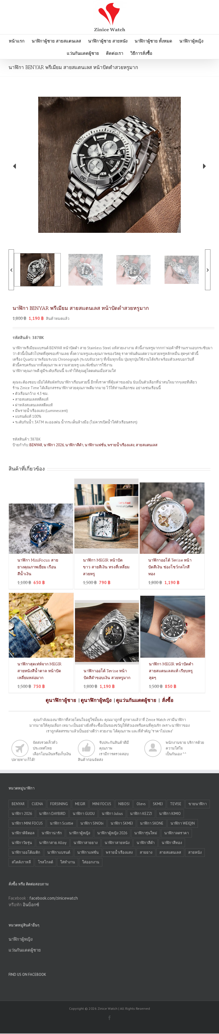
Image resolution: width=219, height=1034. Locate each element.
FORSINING (59, 803)
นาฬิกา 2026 (54, 445)
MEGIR (80, 803)
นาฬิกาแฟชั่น (95, 445)
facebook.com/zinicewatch (53, 898)
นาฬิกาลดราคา (176, 833)
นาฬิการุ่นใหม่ (145, 833)
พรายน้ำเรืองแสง (121, 445)
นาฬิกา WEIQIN (183, 823)
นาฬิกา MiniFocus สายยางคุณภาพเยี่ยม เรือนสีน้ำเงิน (37, 567)
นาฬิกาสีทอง (172, 842)
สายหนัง (195, 852)
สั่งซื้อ (167, 700)
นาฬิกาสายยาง (86, 842)
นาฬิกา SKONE (151, 823)
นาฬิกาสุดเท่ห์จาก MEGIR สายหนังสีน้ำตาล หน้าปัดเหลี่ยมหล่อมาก (39, 671)
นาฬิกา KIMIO (170, 813)
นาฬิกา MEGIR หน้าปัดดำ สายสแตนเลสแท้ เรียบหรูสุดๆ (171, 671)
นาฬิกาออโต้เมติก (26, 852)
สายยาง (146, 852)
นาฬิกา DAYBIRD (52, 813)
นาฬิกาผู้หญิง (79, 833)
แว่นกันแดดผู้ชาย (25, 950)
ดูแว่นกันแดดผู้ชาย (136, 700)
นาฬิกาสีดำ (74, 445)
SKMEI (158, 803)
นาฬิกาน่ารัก (52, 833)
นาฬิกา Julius (112, 813)
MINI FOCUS (101, 803)
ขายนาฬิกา (197, 803)
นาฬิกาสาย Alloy (52, 842)
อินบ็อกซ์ (31, 904)
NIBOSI (123, 803)
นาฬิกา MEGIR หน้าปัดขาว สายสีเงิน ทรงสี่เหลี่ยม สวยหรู (106, 567)
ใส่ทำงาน (67, 862)
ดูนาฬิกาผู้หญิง (96, 700)
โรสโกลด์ (45, 862)
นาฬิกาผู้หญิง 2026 (112, 833)
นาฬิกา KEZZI (141, 813)
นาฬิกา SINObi (92, 823)
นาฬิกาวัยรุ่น (22, 842)
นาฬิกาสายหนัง (117, 842)
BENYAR (35, 445)
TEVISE (175, 803)
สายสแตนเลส (146, 445)
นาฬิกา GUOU (84, 813)
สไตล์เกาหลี (21, 862)
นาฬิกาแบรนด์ (58, 852)
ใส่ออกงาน (90, 862)
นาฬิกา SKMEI (122, 823)
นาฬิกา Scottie (61, 823)
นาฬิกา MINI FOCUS (27, 823)
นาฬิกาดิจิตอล (23, 833)
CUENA (37, 803)
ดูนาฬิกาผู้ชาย (61, 700)
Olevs (141, 803)
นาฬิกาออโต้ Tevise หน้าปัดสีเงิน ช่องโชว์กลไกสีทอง (170, 567)
